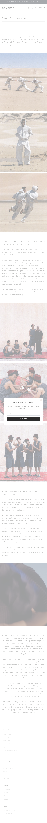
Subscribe (23, 418)
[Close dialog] (41, 400)
